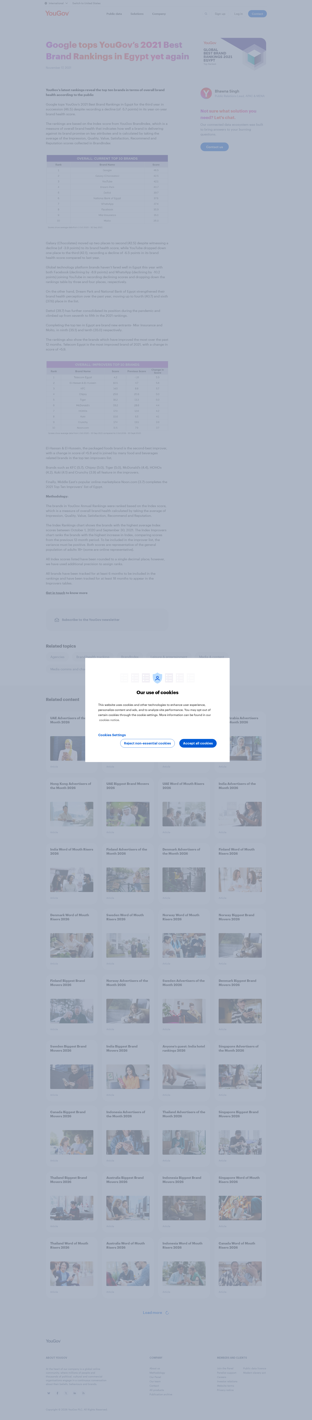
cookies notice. (109, 720)
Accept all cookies (198, 743)
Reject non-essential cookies (147, 743)
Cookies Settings (112, 735)
